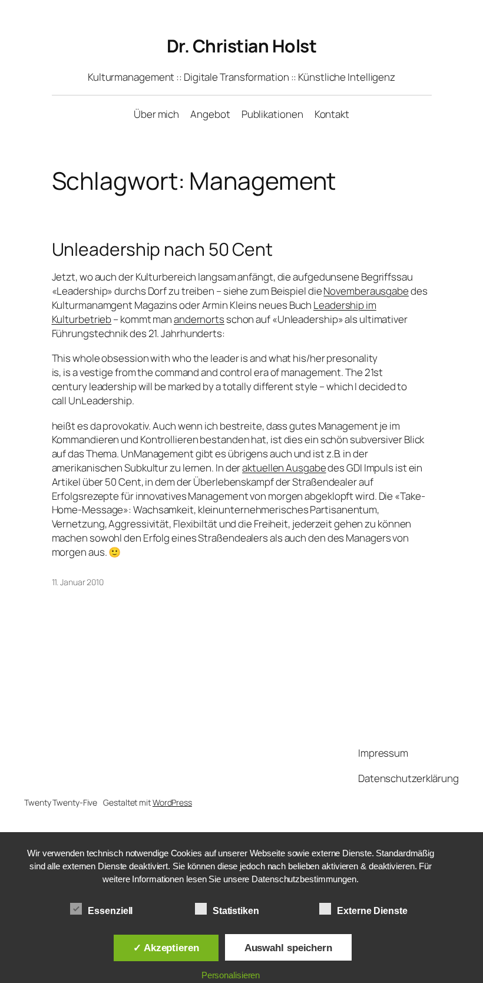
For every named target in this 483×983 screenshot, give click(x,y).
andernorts (199, 319)
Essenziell (110, 911)
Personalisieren (230, 975)
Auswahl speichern (288, 947)
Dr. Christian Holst (242, 46)
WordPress (172, 802)
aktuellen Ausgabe (284, 467)
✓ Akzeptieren (166, 947)
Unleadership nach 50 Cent (162, 249)
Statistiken (236, 911)
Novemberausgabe (366, 291)
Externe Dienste (372, 911)
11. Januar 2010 (78, 582)
